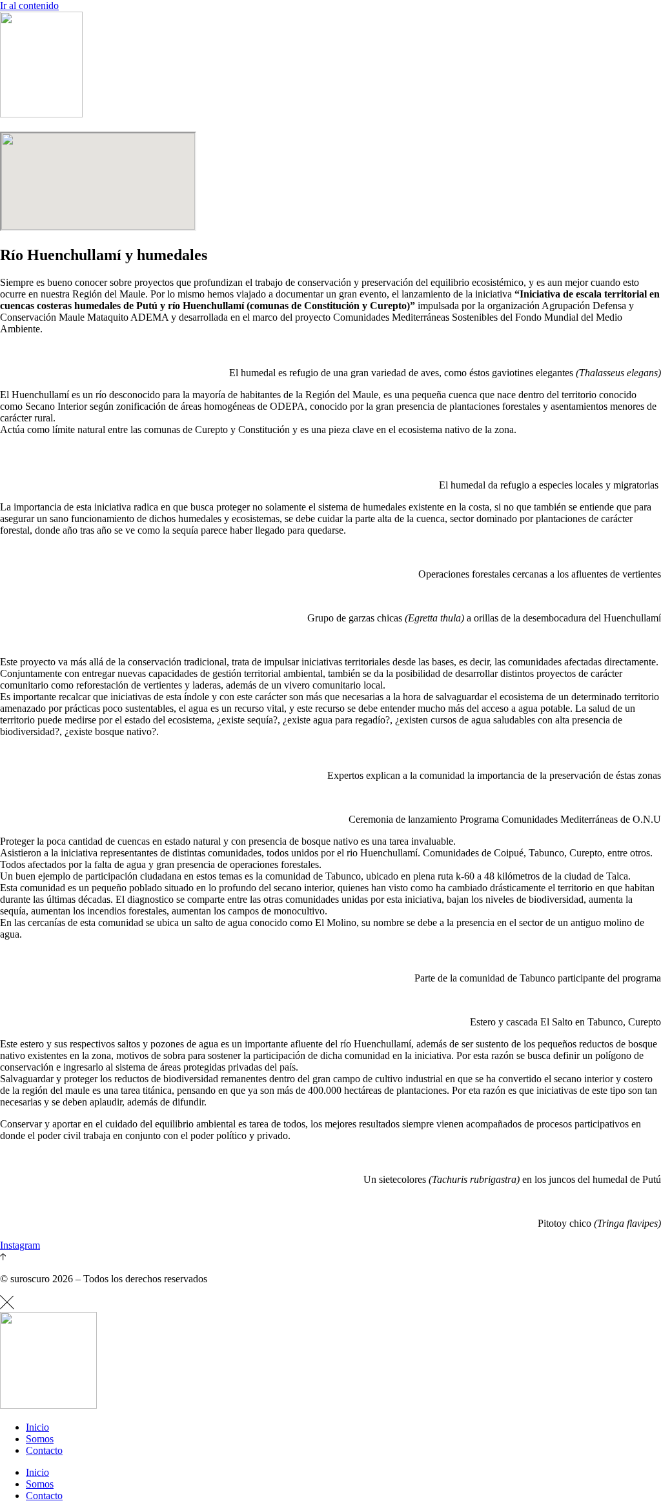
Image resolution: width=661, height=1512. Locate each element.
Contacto (44, 1450)
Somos (40, 1438)
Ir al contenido (29, 5)
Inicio (37, 1427)
